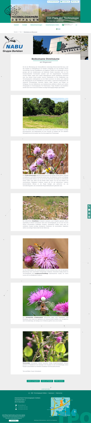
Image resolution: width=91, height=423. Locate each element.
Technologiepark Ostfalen (40, 393)
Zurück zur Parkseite (47, 381)
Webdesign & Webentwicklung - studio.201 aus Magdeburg (45, 420)
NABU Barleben (59, 381)
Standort (16, 32)
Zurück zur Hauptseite (33, 381)
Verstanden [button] (13, 420)
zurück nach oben (46, 389)
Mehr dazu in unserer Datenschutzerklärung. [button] (13, 418)
